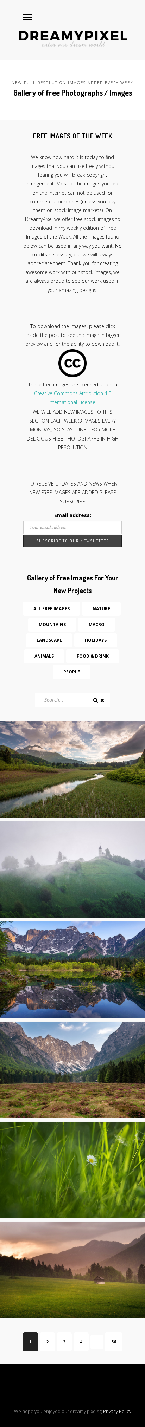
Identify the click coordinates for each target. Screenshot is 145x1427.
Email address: (72, 515)
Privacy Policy (117, 1411)
